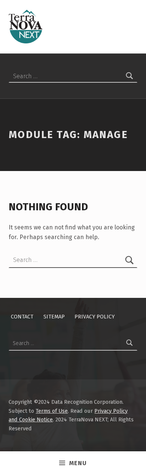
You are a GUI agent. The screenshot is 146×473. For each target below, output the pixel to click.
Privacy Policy (94, 316)
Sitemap (54, 316)
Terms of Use (52, 411)
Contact (22, 316)
